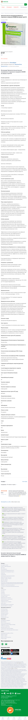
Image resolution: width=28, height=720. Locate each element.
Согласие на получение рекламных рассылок (10, 586)
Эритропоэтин (4, 66)
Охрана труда (4, 638)
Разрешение (3, 574)
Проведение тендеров (5, 620)
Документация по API (5, 627)
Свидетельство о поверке (6, 601)
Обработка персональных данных (8, 585)
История (2, 591)
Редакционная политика (6, 597)
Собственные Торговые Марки (7, 628)
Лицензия (3, 573)
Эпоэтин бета (18, 64)
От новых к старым (8, 484)
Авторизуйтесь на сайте (6, 501)
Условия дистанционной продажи (8, 575)
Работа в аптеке (4, 634)
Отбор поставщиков (5, 625)
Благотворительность (5, 595)
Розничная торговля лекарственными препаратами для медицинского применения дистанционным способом (12, 583)
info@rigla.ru (10, 705)
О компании (3, 589)
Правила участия (4, 611)
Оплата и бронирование (6, 566)
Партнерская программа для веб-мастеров (9, 629)
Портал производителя (5, 623)
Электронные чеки (5, 617)
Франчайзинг (3, 621)
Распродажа (9, 7)
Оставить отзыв (4, 596)
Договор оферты (4, 579)
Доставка (3, 567)
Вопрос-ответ (4, 615)
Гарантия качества (4, 600)
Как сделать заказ (4, 565)
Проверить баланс (4, 613)
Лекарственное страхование (6, 599)
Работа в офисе (4, 635)
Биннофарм (13, 62)
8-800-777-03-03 (5, 690)
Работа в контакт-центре (6, 637)
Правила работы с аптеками (6, 605)
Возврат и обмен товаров (6, 578)
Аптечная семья (4, 609)
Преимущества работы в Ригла (7, 633)
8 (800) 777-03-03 (14, 668)
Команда (3, 592)
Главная (2, 13)
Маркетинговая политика (6, 577)
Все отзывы (25, 481)
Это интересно (4, 569)
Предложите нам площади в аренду (8, 624)
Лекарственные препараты (9, 13)
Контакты (3, 593)
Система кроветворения (19, 13)
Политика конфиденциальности (7, 570)
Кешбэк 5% (16, 7)
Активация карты (4, 610)
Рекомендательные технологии (7, 604)
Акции (3, 7)
